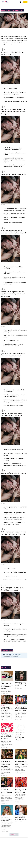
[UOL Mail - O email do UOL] (20, 2)
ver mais (13, 834)
